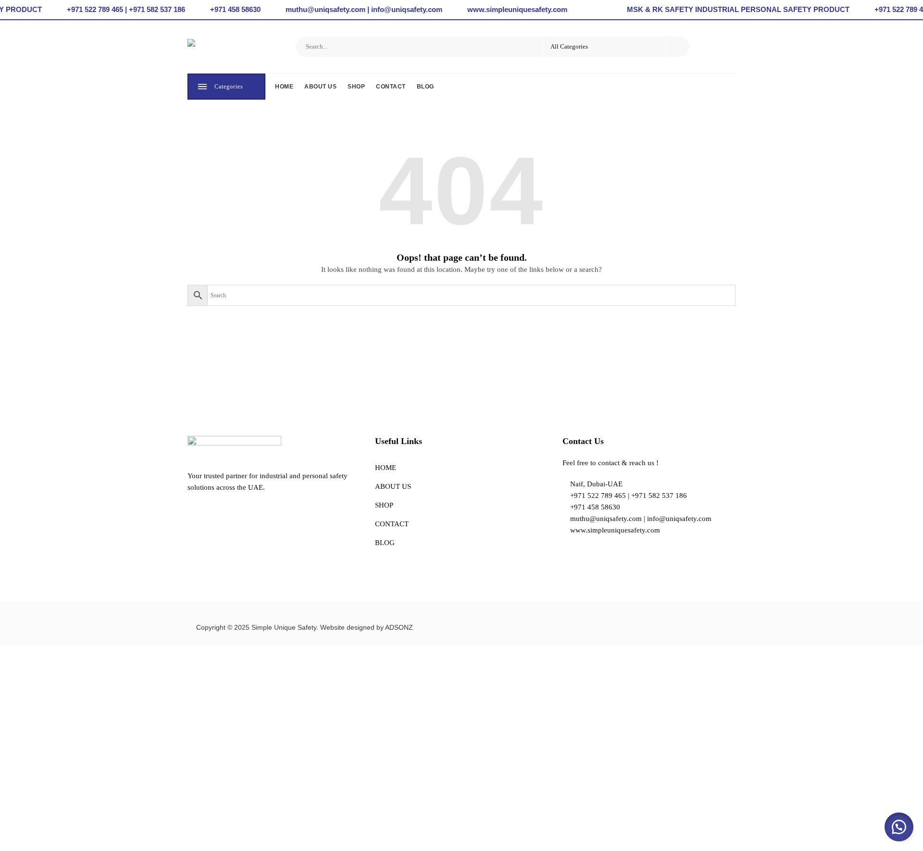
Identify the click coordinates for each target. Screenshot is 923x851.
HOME (284, 86)
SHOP (356, 86)
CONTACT (391, 86)
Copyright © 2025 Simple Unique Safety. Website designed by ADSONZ (304, 627)
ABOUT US (320, 86)
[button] (899, 827)
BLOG (425, 86)
